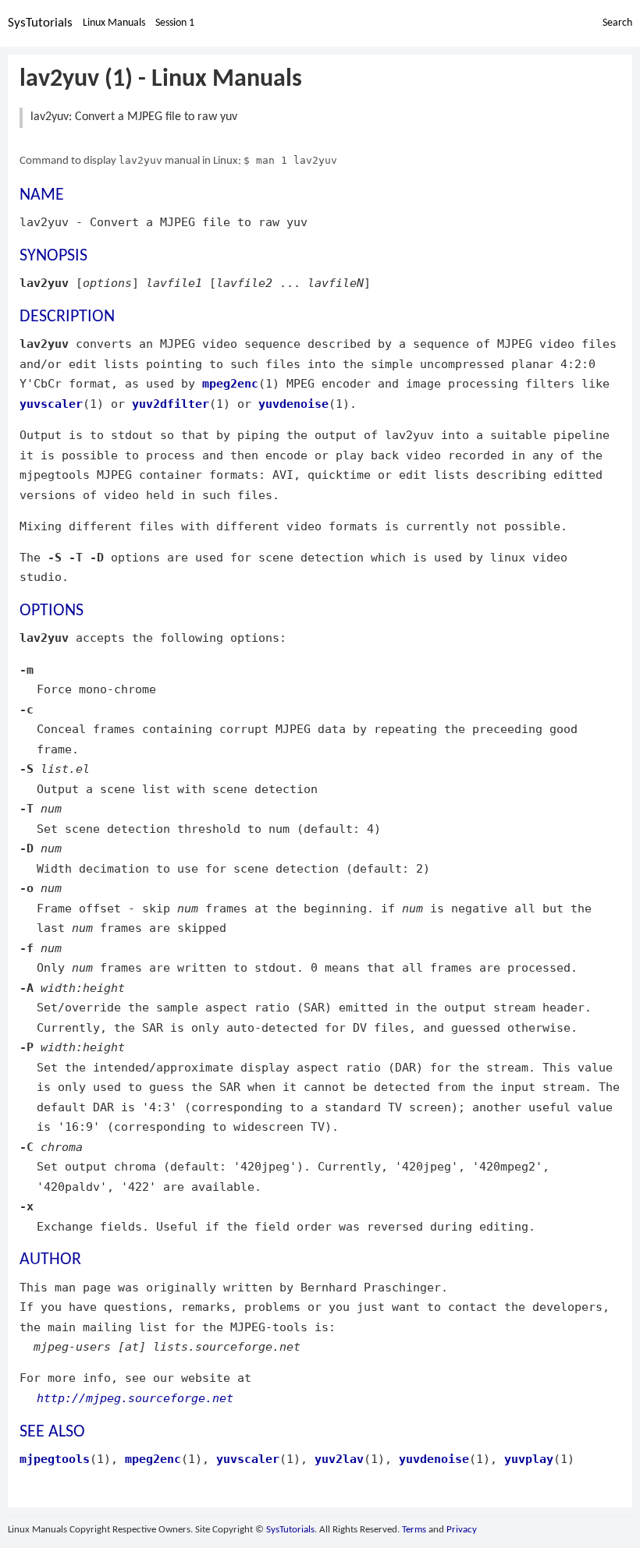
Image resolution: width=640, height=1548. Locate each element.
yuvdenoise (293, 403)
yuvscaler (51, 403)
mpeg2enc (230, 383)
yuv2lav (339, 1458)
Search (617, 23)
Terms (414, 1530)
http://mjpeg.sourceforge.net (135, 1398)
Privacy (461, 1530)
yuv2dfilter (170, 403)
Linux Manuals (114, 23)
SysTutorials (40, 23)
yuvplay (528, 1458)
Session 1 (174, 23)
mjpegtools (55, 1458)
